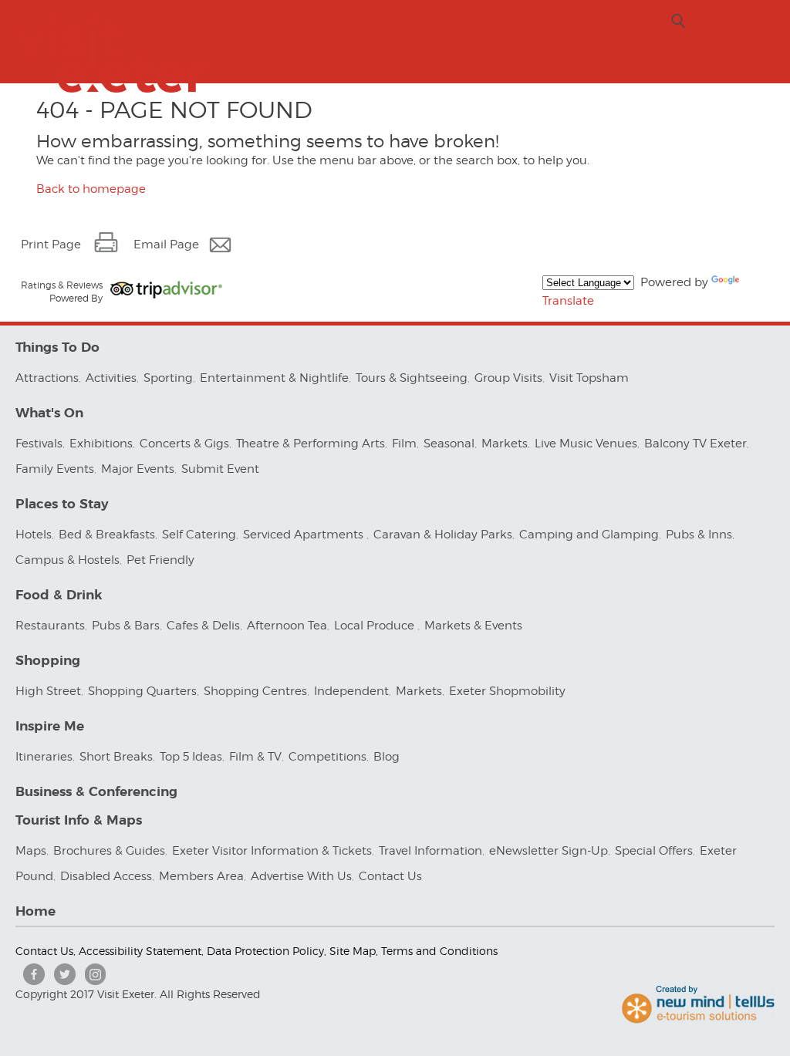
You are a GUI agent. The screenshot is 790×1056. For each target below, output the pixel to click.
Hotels (33, 534)
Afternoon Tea (287, 626)
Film (404, 443)
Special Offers (654, 851)
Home (35, 911)
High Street (48, 691)
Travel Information (430, 851)
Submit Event (220, 469)
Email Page (166, 244)
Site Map (352, 950)
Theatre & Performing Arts (310, 443)
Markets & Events (473, 626)
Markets (504, 443)
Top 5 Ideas (191, 757)
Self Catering (199, 534)
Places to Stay (62, 504)
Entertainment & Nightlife (274, 378)
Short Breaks (116, 757)
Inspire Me (49, 726)
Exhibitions (101, 443)
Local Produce (375, 626)
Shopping (47, 660)
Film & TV (255, 757)
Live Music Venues (586, 443)
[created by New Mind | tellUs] (698, 1020)
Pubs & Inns (699, 534)
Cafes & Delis (203, 626)
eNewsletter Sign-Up (548, 851)
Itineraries (44, 757)
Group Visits (508, 378)
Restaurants (50, 626)
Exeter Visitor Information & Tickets (272, 851)
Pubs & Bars (126, 626)
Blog (386, 757)
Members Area (201, 876)
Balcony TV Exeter (695, 443)
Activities (111, 378)
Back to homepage (91, 189)
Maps (30, 851)
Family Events (54, 469)
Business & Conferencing (96, 791)
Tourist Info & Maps (78, 820)
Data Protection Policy (265, 950)
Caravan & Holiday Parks (442, 534)
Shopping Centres (255, 691)
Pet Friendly (160, 560)
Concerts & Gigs (184, 443)
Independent (351, 691)
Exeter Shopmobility (507, 691)
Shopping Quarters (142, 691)
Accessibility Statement (140, 950)
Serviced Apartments (304, 534)
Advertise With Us (301, 876)
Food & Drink (59, 595)
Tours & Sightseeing (412, 378)
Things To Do (57, 347)
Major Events (137, 469)
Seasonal (449, 443)
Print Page (51, 244)
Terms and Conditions (439, 950)
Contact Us (392, 876)
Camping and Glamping (589, 534)
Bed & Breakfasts (107, 534)
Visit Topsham (589, 378)
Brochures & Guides (109, 851)
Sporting (168, 378)
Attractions (47, 378)
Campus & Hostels (67, 560)
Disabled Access (106, 876)
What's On (49, 413)
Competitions (327, 757)
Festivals (38, 443)
